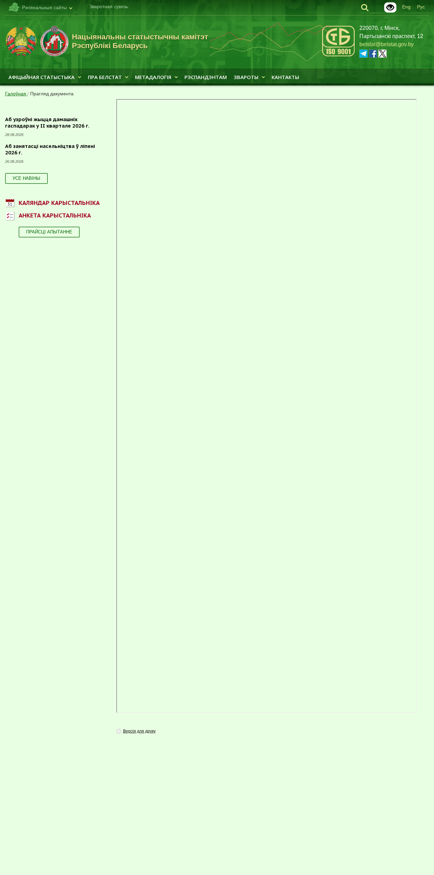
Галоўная (16, 93)
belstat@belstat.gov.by (386, 44)
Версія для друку (139, 731)
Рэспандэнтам (205, 77)
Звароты (246, 77)
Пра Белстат (105, 77)
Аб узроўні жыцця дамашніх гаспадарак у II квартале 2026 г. (47, 122)
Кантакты (285, 77)
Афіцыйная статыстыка (41, 77)
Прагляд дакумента (52, 93)
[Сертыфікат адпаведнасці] (338, 55)
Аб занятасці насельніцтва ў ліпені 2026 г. (50, 149)
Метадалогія (153, 77)
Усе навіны (26, 178)
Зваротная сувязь (108, 6)
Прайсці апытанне (49, 231)
